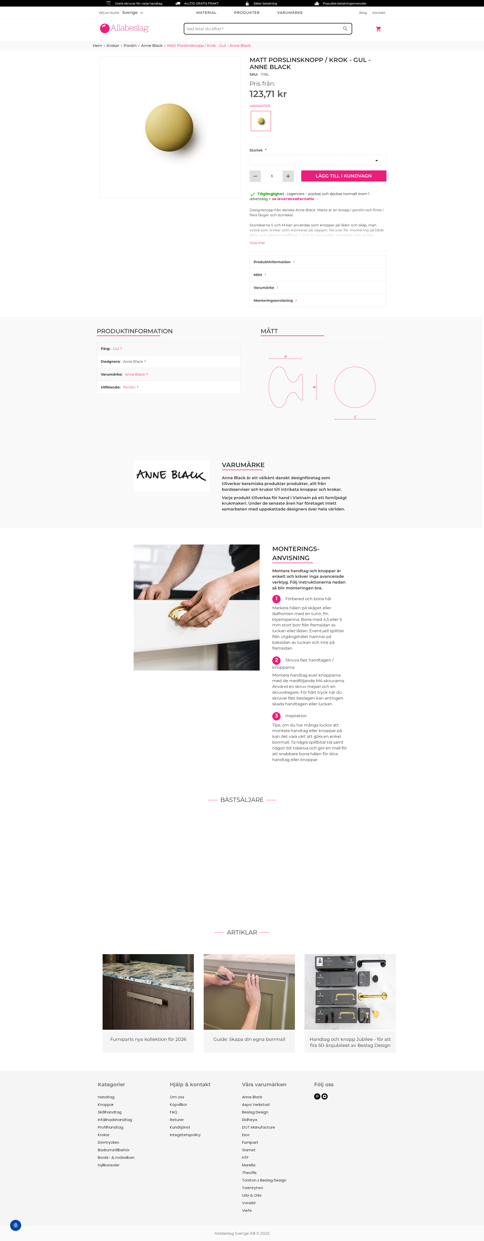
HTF (245, 1157)
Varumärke (264, 287)
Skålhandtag (110, 1112)
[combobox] (268, 29)
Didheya (249, 1119)
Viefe (247, 1210)
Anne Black (135, 374)
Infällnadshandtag (115, 1119)
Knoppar (106, 1104)
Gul (116, 348)
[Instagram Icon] (324, 1098)
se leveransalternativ (293, 198)
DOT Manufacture (258, 1127)
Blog (363, 13)
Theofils (249, 1172)
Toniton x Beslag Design (264, 1180)
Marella (248, 1165)
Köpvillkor (178, 1104)
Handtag (106, 1097)
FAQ (173, 1112)
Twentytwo (252, 1187)
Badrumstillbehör (114, 1150)
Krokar (103, 1134)
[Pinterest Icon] (317, 1098)
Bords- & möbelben (116, 1157)
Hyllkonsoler (108, 1165)
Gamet (249, 1150)
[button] (132, 12)
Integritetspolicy (185, 1134)
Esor (246, 1134)
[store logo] (124, 26)
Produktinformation (272, 262)
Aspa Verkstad (255, 1104)
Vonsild (248, 1202)
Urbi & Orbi (251, 1195)
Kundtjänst (180, 1127)
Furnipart (250, 1142)
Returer (177, 1119)
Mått (258, 275)
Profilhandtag (110, 1127)
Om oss (177, 1097)
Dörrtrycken (108, 1142)
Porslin (129, 387)
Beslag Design (255, 1112)
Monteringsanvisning (273, 300)
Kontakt (378, 13)
